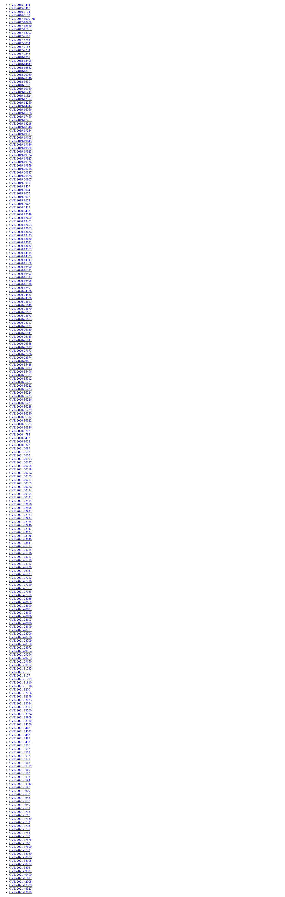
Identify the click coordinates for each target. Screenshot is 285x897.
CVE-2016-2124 (19, 11)
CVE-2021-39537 (20, 871)
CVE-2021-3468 (19, 728)
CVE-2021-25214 (20, 546)
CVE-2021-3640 (19, 794)
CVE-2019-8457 (19, 186)
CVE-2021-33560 (20, 710)
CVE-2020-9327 (19, 445)
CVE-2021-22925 (20, 521)
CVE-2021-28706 (20, 633)
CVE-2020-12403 (20, 224)
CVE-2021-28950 (20, 644)
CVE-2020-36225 (20, 396)
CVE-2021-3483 (19, 735)
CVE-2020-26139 (20, 329)
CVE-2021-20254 (20, 473)
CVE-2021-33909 (20, 717)
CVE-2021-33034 (20, 703)
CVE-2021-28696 (20, 616)
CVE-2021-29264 (20, 654)
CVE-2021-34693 (20, 731)
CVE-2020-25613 (20, 301)
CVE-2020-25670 (20, 308)
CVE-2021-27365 (20, 591)
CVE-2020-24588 (20, 298)
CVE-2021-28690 (20, 605)
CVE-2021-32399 (20, 696)
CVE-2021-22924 (20, 518)
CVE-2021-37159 (20, 818)
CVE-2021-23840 (20, 539)
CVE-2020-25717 (20, 322)
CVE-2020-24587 (20, 294)
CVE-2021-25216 (20, 553)
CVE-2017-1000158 (22, 18)
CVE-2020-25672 (20, 315)
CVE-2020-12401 (20, 221)
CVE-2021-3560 (19, 769)
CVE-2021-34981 (20, 741)
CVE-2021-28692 (20, 609)
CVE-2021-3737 (19, 829)
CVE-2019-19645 (20, 141)
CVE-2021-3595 (19, 787)
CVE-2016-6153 (19, 15)
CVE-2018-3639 (19, 81)
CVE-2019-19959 (20, 165)
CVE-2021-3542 (19, 762)
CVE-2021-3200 (19, 689)
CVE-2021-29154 (20, 651)
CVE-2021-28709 (20, 640)
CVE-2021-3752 (19, 832)
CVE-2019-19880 (20, 148)
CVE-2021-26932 (20, 574)
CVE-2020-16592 (20, 273)
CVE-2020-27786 (20, 354)
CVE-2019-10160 (20, 88)
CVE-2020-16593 (20, 277)
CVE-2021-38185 (20, 857)
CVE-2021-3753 (19, 836)
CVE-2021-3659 (19, 804)
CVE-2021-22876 (20, 504)
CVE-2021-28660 (20, 602)
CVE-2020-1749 (19, 287)
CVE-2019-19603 (20, 137)
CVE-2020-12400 (20, 217)
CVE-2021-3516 (19, 745)
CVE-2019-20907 (20, 179)
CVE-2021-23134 (20, 532)
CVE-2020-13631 (20, 242)
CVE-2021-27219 (20, 584)
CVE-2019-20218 (20, 169)
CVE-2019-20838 (20, 176)
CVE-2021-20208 (20, 466)
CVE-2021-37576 (20, 839)
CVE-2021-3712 (19, 811)
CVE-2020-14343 (20, 259)
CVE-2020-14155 (20, 252)
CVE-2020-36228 (20, 406)
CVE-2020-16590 (20, 266)
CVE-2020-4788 (19, 434)
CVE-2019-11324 (20, 95)
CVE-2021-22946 (20, 525)
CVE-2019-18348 (20, 127)
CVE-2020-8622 (19, 441)
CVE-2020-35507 (20, 375)
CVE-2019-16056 (20, 109)
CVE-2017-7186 (19, 46)
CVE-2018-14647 (20, 64)
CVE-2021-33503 (20, 707)
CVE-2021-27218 (20, 581)
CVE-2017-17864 (20, 29)
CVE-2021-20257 (20, 479)
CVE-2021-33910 (20, 721)
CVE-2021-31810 (20, 682)
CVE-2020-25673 (20, 319)
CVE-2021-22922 (20, 511)
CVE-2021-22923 (20, 514)
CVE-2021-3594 (19, 780)
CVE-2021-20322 (20, 497)
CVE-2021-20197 (20, 462)
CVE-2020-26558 (20, 343)
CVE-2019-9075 (19, 193)
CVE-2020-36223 (20, 389)
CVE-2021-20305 (20, 493)
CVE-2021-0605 (19, 455)
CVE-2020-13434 (20, 231)
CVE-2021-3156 (19, 672)
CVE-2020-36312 (20, 417)
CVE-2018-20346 (20, 78)
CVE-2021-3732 (19, 822)
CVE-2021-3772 (19, 850)
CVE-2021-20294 (20, 490)
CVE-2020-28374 (20, 357)
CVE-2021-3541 (19, 759)
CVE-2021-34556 (20, 724)
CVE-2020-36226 (20, 399)
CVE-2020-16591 (20, 270)
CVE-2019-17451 (20, 120)
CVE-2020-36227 (20, 403)
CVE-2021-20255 (20, 476)
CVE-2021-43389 (20, 885)
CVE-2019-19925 (20, 158)
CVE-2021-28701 (20, 630)
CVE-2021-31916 (20, 686)
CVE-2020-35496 (20, 371)
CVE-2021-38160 (20, 853)
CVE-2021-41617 (20, 878)
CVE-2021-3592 (19, 776)
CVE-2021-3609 (19, 790)
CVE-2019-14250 (20, 102)
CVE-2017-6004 (19, 43)
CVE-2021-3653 (19, 797)
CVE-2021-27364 (20, 588)
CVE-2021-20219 (20, 469)
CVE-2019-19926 (20, 162)
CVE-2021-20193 (20, 459)
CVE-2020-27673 (20, 350)
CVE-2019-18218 (20, 123)
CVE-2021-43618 (20, 892)
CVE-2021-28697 (20, 619)
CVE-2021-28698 (20, 623)
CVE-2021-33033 (20, 700)
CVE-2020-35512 (20, 378)
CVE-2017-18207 (20, 32)
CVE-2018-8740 (19, 85)
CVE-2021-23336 (20, 535)
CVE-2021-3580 (19, 773)
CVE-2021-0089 (19, 448)
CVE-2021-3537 (19, 755)
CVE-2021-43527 (20, 888)
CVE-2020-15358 (20, 263)
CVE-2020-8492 (19, 438)
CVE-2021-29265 (20, 658)
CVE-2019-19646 (20, 144)
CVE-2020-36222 (20, 385)
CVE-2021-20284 (20, 486)
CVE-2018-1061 (19, 57)
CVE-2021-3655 (19, 801)
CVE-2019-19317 (20, 134)
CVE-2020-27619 (20, 347)
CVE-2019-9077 (19, 197)
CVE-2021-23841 (20, 542)
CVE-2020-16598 (20, 280)
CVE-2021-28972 (20, 647)
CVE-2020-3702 (19, 431)
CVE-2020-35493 (20, 368)
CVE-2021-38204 (20, 864)
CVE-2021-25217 (20, 556)
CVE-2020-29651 (20, 361)
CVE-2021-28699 (20, 626)
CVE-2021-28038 (20, 598)
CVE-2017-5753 (19, 39)
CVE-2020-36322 (20, 420)
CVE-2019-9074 (19, 190)
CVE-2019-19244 (20, 130)
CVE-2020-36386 (20, 427)
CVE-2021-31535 (20, 668)
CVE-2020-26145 (20, 336)
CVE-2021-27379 (20, 595)
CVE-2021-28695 (20, 612)
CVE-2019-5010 (19, 183)
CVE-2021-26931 (20, 570)
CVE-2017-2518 (19, 36)
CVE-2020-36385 (20, 424)
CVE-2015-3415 (19, 8)
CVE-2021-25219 (20, 560)
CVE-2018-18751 (20, 71)
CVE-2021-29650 (20, 661)
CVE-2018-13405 (20, 60)
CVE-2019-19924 (20, 155)
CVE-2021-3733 (19, 825)
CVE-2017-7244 (19, 50)
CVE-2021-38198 (20, 860)
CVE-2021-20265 (20, 483)
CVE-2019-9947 (19, 204)
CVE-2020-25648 (20, 305)
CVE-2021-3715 (19, 815)
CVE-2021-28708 (20, 637)
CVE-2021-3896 (19, 867)
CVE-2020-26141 (20, 333)
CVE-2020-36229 (20, 410)
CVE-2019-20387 (20, 172)
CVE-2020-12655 (20, 228)
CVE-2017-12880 (20, 25)
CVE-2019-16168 (20, 113)
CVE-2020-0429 (19, 207)
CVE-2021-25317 (20, 563)
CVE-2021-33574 (20, 714)
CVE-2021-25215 (20, 549)
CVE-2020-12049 (20, 214)
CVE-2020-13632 (20, 245)
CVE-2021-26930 (20, 567)
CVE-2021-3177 (19, 675)
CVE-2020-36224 (20, 392)
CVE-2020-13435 (20, 235)
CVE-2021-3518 (19, 752)
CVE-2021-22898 (20, 507)
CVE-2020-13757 (20, 249)
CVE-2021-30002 (20, 665)
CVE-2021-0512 (19, 452)
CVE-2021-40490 (20, 874)
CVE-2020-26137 (20, 326)
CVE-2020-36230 (20, 413)
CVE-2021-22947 (20, 528)
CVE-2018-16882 (20, 67)
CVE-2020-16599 (20, 284)
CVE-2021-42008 (20, 881)
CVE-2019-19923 (20, 151)
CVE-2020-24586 (20, 291)
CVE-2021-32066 (20, 693)
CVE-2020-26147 (20, 340)
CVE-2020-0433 (19, 211)
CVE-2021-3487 (19, 738)
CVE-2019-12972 (20, 99)
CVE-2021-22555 (20, 500)
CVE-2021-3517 (19, 748)
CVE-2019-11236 (20, 92)
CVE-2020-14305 (20, 256)
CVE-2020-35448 (20, 364)
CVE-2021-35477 (20, 766)
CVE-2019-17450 (20, 116)
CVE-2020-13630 (20, 238)
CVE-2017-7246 (19, 53)
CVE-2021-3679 (19, 808)
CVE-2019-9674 (19, 200)
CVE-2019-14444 (20, 106)
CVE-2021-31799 (20, 679)
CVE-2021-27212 (20, 577)
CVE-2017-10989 (20, 22)
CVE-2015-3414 (19, 4)
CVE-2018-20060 (20, 74)
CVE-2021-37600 (20, 846)
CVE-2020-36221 (20, 382)
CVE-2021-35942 (20, 783)
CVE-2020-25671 (20, 312)
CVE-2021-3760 (19, 843)
